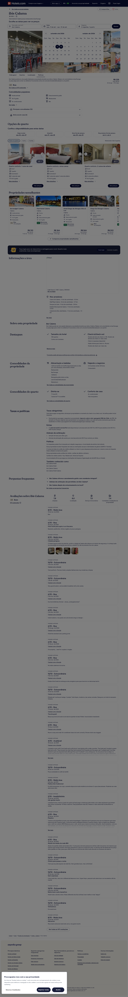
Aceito (58, 990)
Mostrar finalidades (13, 990)
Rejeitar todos (43, 990)
